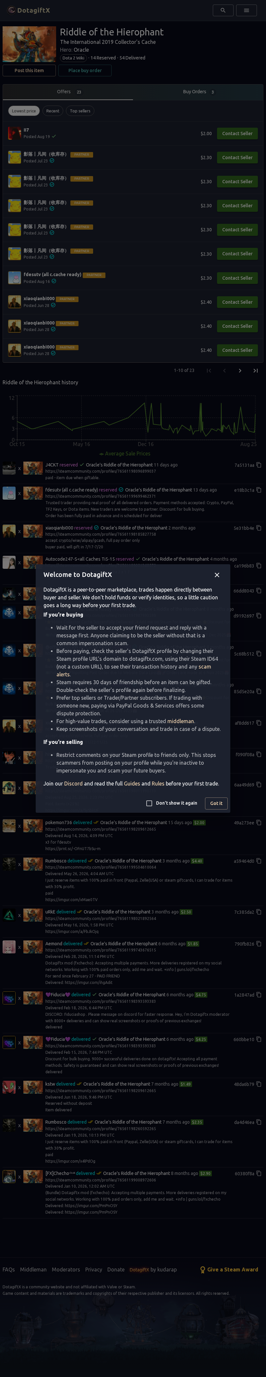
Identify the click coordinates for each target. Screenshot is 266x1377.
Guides (132, 783)
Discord (73, 783)
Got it (216, 803)
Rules (158, 783)
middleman (180, 721)
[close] (217, 574)
